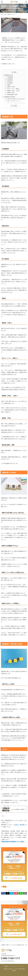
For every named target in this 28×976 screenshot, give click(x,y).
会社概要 (6, 966)
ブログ (4, 10)
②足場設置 (10, 79)
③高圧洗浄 (10, 81)
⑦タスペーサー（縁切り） (13, 88)
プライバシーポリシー (12, 966)
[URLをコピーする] (25, 893)
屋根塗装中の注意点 (10, 97)
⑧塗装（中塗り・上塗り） (13, 90)
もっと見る (14, 105)
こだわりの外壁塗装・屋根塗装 (17, 809)
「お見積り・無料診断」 (19, 824)
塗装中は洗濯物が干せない (13, 101)
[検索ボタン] (26, 2)
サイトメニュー (21, 966)
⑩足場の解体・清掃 (12, 94)
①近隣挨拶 (10, 77)
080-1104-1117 (15, 873)
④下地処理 (10, 83)
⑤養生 (8, 84)
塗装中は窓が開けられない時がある (16, 99)
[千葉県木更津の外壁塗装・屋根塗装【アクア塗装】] (14, 2)
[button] (3, 893)
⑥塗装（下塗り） (11, 86)
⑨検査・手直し (11, 92)
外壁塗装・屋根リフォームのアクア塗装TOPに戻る (13, 945)
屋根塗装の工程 (9, 75)
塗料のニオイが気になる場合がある (16, 102)
